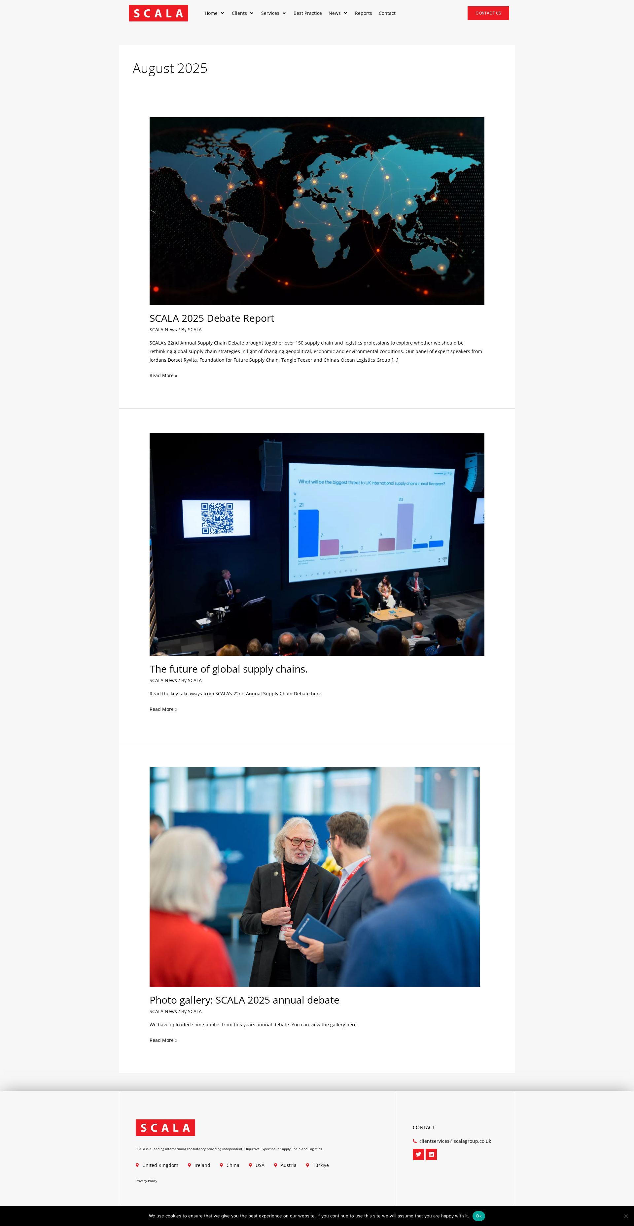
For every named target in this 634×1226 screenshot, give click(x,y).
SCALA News (163, 329)
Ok (479, 1215)
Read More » (163, 375)
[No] (625, 1216)
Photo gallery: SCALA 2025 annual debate (244, 1000)
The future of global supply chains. (229, 669)
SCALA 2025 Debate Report (212, 318)
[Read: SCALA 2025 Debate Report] (317, 210)
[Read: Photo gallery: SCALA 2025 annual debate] (315, 876)
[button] (215, 13)
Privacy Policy (146, 1180)
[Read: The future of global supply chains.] (317, 544)
